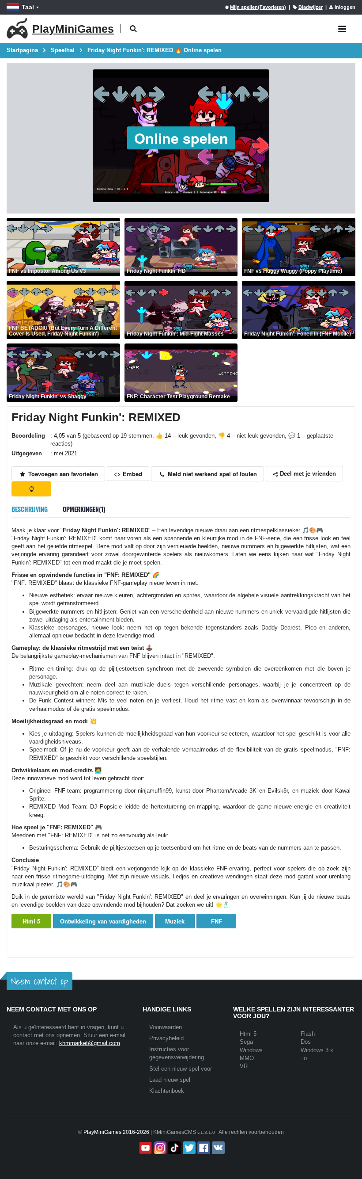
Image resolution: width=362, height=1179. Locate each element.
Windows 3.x (317, 1050)
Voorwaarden (165, 1027)
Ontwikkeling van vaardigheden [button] (103, 921)
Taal (28, 7)
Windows (251, 1050)
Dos (306, 1041)
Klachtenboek (166, 1090)
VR (244, 1066)
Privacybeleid (166, 1038)
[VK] (217, 1147)
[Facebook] (203, 1147)
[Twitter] (188, 1147)
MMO (247, 1058)
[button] (133, 29)
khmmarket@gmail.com (89, 1043)
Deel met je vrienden (307, 473)
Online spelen (181, 138)
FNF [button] (216, 921)
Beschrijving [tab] (29, 509)
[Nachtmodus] (31, 488)
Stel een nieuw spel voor (180, 1068)
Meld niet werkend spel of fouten (211, 473)
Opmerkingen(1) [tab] (84, 509)
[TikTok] (173, 1147)
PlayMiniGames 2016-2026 (116, 1132)
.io (304, 1058)
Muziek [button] (175, 921)
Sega (246, 1041)
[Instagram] (159, 1147)
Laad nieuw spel (169, 1079)
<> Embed (128, 473)
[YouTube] (144, 1147)
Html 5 (31, 921)
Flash (308, 1033)
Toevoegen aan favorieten (62, 473)
